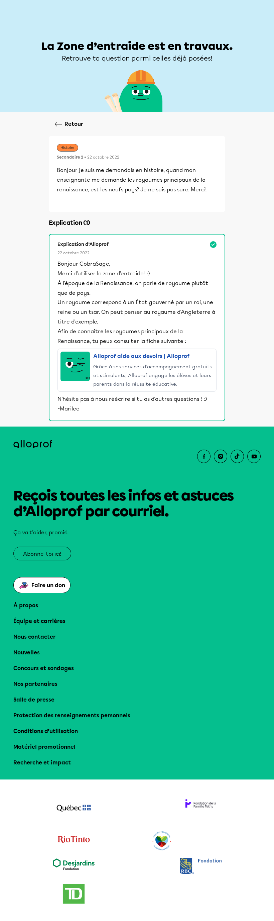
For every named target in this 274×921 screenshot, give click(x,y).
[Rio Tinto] (73, 841)
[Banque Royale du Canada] (200, 867)
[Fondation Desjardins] (73, 867)
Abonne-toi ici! (42, 554)
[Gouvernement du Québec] (73, 809)
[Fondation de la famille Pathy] (200, 809)
